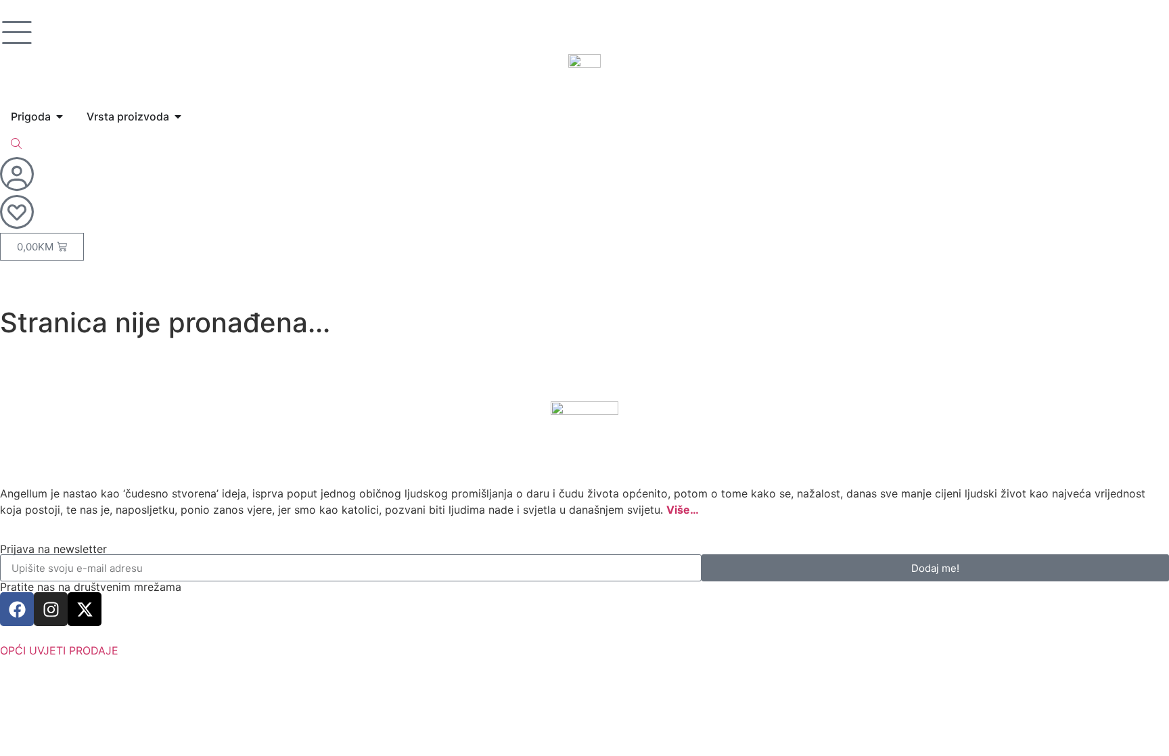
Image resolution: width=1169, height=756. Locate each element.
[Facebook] (17, 609)
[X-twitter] (84, 609)
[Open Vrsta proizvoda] (178, 116)
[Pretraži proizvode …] (16, 143)
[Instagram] (51, 609)
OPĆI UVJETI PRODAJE (59, 650)
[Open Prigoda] (59, 116)
